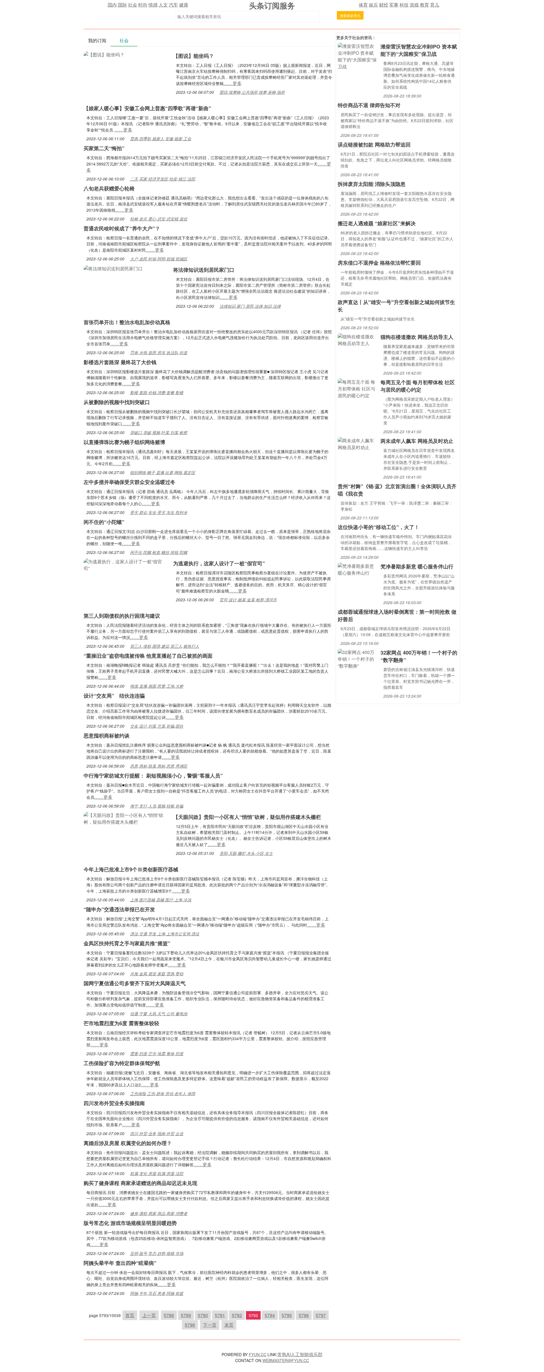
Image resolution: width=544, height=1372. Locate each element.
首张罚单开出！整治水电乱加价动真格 (127, 322)
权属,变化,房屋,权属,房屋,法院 (156, 1173)
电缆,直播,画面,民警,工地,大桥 (156, 686)
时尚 (142, 4)
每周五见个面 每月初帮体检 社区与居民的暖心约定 (418, 386)
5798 (190, 1325)
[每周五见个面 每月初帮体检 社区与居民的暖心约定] (358, 388)
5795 (287, 1315)
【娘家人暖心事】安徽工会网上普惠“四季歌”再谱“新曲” (147, 108)
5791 (220, 1315)
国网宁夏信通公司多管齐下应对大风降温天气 (135, 983)
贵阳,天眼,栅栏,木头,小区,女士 (246, 853)
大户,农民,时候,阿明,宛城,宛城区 (158, 259)
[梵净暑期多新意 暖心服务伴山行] (358, 569)
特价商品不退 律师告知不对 (369, 105)
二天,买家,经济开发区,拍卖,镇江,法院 (162, 179)
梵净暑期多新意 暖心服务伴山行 (417, 566)
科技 (404, 4)
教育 (424, 4)
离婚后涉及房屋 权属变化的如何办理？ (128, 1143)
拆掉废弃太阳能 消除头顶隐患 (371, 184)
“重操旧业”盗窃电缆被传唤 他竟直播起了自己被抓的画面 (148, 655)
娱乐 (373, 4)
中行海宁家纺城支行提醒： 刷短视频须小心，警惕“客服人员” (153, 775)
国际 (122, 4)
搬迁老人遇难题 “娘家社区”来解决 (377, 223)
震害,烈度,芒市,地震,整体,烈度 (156, 1053)
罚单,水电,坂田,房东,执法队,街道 (158, 352)
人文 (163, 4)
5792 (237, 1315)
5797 (321, 1315)
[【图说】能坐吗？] (104, 54)
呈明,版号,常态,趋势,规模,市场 (156, 1253)
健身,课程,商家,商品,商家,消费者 (158, 1213)
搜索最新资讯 (350, 15)
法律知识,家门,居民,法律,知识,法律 (250, 306)
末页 (228, 1325)
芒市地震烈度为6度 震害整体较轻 (121, 1023)
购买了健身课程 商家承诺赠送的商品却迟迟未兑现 (140, 1183)
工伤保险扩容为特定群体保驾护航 (122, 1063)
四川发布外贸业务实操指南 (114, 1103)
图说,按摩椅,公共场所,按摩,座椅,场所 (252, 92)
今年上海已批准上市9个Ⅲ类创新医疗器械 (131, 869)
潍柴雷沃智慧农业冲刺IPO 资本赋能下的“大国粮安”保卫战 (419, 50)
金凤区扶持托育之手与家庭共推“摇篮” (127, 943)
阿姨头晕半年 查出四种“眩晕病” (120, 1263)
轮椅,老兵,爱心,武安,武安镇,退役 (158, 219)
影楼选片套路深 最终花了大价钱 (120, 362)
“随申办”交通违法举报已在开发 (119, 909)
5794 (270, 1315)
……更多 (233, 83)
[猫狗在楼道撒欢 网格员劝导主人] (358, 339)
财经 (383, 4)
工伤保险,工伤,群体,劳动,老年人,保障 (162, 1093)
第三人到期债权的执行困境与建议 (122, 615)
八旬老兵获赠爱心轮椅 (109, 188)
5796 (304, 1315)
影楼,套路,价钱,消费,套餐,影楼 (156, 392)
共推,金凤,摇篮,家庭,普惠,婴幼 (156, 973)
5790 (203, 1315)
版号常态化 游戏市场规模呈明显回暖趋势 (130, 1223)
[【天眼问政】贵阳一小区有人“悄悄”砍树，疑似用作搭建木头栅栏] (125, 818)
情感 (153, 4)
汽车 (173, 4)
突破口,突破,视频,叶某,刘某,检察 (158, 432)
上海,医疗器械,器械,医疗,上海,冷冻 (160, 899)
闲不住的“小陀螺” (104, 522)
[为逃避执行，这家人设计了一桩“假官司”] (125, 564)
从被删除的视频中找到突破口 (117, 402)
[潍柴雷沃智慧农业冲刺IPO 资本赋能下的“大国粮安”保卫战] (358, 55)
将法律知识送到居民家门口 (203, 269)
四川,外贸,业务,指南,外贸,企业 (156, 1133)
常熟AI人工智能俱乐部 (299, 1354)
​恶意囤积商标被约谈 (106, 735)
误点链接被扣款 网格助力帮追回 (374, 144)
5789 (186, 1315)
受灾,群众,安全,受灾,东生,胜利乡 (158, 512)
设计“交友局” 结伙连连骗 (114, 695)
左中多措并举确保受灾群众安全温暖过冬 (129, 482)
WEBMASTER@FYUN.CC (285, 1360)
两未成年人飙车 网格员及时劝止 (417, 441)
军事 (393, 4)
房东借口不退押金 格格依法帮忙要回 (379, 262)
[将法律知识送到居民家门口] (113, 268)
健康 (183, 4)
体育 (363, 4)
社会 (132, 4)
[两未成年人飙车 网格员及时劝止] (358, 443)
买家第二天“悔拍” (104, 148)
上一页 (149, 1315)
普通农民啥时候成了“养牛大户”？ (122, 228)
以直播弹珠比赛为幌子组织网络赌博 (124, 442)
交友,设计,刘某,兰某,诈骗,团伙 (156, 726)
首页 (129, 1315)
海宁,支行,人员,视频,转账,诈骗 (156, 806)
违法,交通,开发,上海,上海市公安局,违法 (164, 933)
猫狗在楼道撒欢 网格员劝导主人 (417, 337)
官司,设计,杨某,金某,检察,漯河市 (248, 599)
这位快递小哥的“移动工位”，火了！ (378, 527)
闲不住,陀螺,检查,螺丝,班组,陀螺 (158, 552)
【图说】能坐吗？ (193, 56)
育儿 (434, 4)
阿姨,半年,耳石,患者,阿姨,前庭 (156, 1293)
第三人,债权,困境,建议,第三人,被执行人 (164, 646)
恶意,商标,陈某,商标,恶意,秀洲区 (158, 766)
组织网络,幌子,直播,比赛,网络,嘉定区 (162, 472)
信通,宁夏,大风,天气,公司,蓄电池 (158, 1013)
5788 (169, 1315)
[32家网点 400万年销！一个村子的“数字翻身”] (358, 658)
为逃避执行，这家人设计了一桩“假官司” (219, 563)
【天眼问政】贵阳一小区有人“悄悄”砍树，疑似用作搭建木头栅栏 (247, 817)
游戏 (414, 4)
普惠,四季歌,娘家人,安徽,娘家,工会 (160, 138)
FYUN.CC (257, 1354)
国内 (112, 4)
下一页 (209, 1325)
